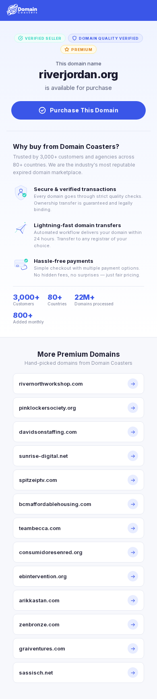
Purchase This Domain (84, 110)
